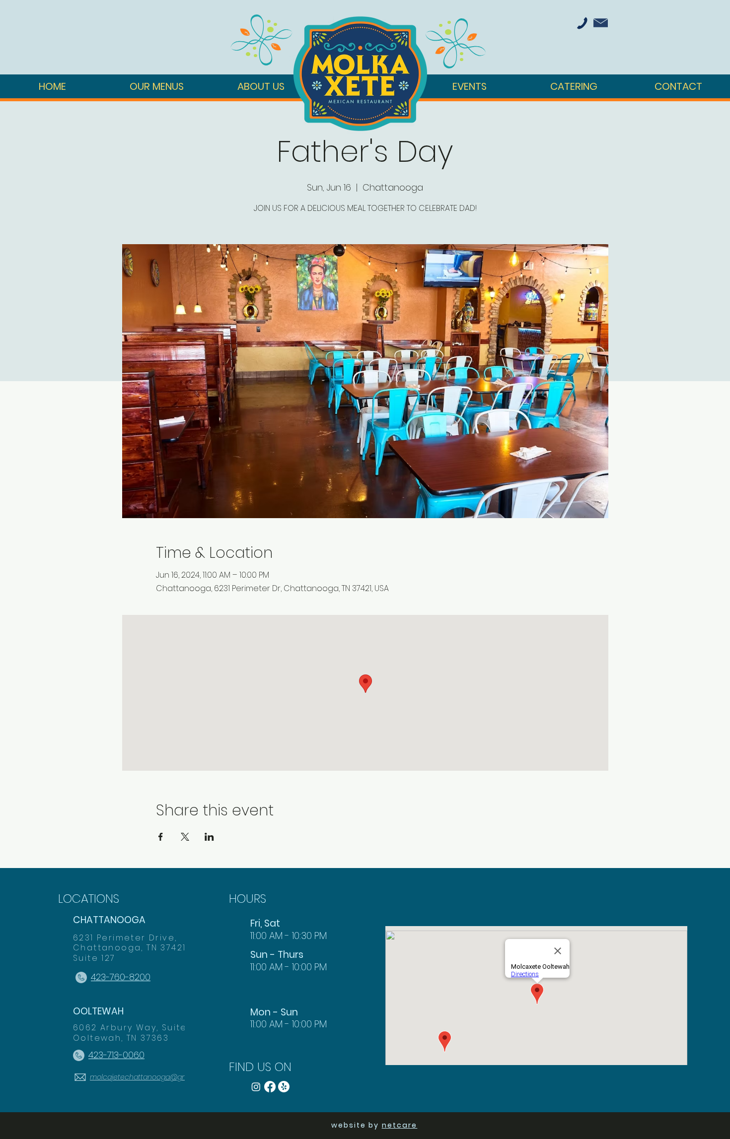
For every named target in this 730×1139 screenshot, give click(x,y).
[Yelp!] (284, 1086)
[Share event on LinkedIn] (209, 837)
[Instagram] (256, 1086)
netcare (400, 1125)
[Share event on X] (185, 837)
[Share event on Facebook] (160, 837)
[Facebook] (270, 1086)
